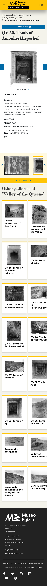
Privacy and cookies (35, 564)
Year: (6, 119)
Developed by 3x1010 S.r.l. (33, 567)
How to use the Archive (14, 554)
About (7, 546)
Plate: (7, 123)
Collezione (22, 27)
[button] (2, 67)
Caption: (8, 100)
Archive (12, 15)
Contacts (18, 567)
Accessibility (9, 567)
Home (5, 15)
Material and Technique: (16, 126)
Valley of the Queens (12, 18)
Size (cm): (9, 133)
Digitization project (12, 550)
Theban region (24, 15)
